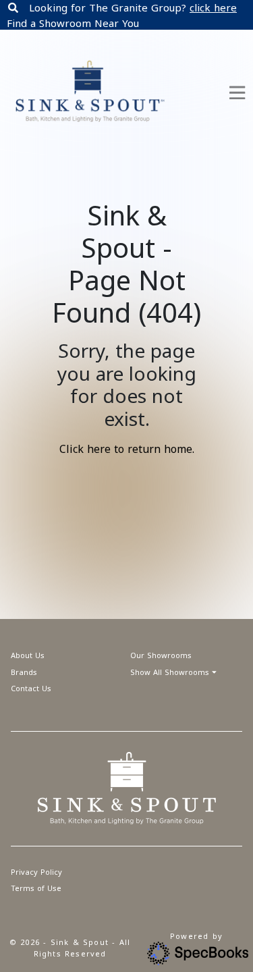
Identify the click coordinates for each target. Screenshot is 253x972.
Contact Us (31, 688)
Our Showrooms (161, 655)
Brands (24, 672)
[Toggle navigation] (237, 93)
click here (213, 7)
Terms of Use (36, 888)
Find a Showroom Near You (73, 23)
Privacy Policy (36, 872)
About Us (28, 655)
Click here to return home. (126, 448)
